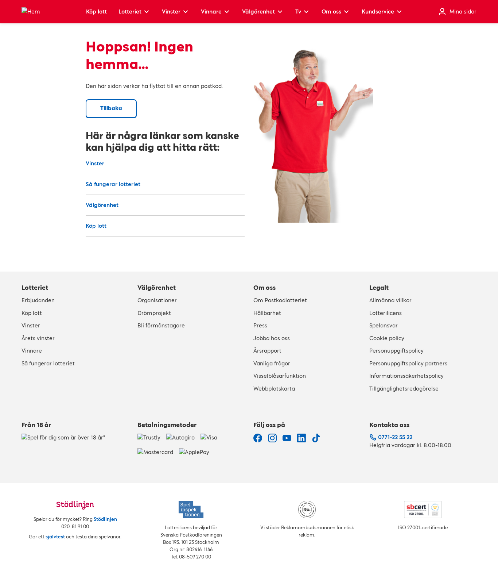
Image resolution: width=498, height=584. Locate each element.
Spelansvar (383, 325)
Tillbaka (111, 108)
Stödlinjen (105, 519)
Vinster (171, 11)
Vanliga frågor (271, 363)
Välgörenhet (258, 11)
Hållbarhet (267, 313)
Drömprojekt (154, 313)
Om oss (331, 11)
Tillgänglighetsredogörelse (404, 388)
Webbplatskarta (274, 388)
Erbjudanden (38, 300)
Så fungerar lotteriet (113, 184)
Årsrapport (267, 350)
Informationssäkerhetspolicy (406, 376)
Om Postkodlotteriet (280, 300)
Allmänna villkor (390, 300)
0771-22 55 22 (395, 437)
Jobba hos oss (271, 338)
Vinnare (211, 11)
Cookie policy (386, 338)
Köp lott (96, 11)
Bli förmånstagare (161, 325)
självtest (55, 536)
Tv (298, 11)
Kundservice (378, 11)
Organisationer (157, 300)
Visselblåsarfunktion (279, 376)
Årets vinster (38, 338)
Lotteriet (129, 11)
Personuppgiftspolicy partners (408, 363)
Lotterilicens (385, 313)
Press (260, 325)
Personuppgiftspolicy (396, 350)
